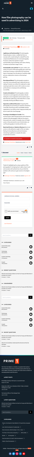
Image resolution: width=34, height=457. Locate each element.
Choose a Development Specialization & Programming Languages (16, 423)
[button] (31, 8)
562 (17, 158)
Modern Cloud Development (9, 441)
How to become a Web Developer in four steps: (13, 429)
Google (3, 262)
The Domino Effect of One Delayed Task (11, 393)
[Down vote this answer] (31, 187)
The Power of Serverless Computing (10, 432)
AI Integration (12, 435)
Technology (4, 251)
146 (18, 46)
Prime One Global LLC (12, 448)
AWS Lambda (24, 432)
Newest (26, 152)
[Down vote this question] (31, 147)
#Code (4, 435)
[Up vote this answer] (27, 187)
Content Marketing (6, 256)
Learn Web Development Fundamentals (11, 427)
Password (7, 202)
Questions (6, 28)
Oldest (30, 152)
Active (18, 152)
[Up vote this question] (27, 147)
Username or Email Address (11, 196)
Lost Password (7, 223)
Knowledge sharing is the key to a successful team (13, 380)
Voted (22, 152)
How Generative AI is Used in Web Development (13, 438)
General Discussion (15, 28)
